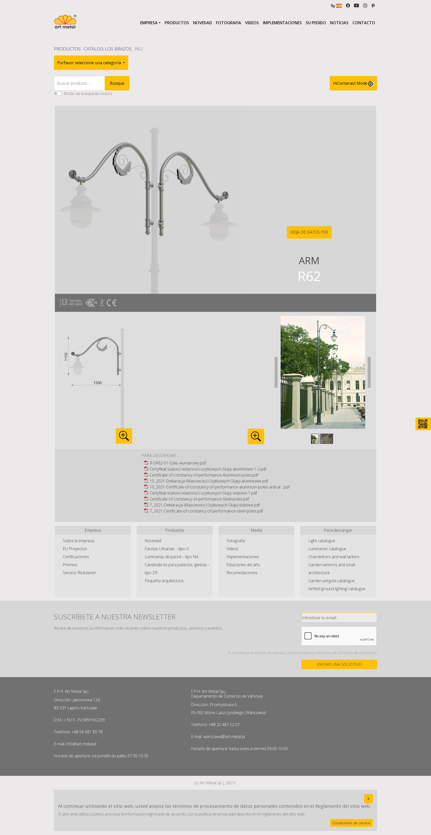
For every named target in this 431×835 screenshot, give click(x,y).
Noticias (339, 22)
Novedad (202, 22)
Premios (70, 564)
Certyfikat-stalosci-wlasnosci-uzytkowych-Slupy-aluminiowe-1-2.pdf (208, 469)
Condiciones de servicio (351, 823)
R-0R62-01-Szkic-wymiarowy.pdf (178, 463)
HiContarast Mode (350, 83)
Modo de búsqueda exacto (88, 93)
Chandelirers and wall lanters (333, 556)
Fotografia (228, 22)
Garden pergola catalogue (331, 580)
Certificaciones (76, 556)
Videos (252, 22)
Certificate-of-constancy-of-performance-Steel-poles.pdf (199, 499)
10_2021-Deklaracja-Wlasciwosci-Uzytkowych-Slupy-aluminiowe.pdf (209, 481)
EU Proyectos (75, 548)
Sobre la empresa (78, 540)
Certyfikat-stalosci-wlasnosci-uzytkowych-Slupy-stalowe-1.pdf (203, 493)
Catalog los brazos (108, 48)
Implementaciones (282, 22)
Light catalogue (321, 540)
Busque (117, 83)
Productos (177, 22)
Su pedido (316, 22)
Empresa (149, 22)
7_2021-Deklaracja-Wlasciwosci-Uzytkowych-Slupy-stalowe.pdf (205, 505)
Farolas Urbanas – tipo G (167, 548)
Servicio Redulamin (79, 572)
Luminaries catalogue (327, 548)
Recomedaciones (241, 572)
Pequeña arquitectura (164, 580)
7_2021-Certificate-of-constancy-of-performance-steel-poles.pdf (206, 511)
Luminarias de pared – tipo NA (172, 556)
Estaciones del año (243, 564)
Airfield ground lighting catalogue (336, 588)
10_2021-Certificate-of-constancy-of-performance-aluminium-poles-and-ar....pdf (220, 487)
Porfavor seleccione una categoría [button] (89, 62)
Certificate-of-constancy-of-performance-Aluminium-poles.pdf (204, 475)
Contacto (363, 22)
